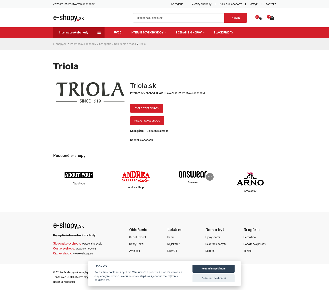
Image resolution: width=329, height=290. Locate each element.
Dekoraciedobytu (216, 244)
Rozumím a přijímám (213, 268)
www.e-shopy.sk (92, 243)
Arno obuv (250, 191)
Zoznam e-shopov (189, 32)
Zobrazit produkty (146, 108)
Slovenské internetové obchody (184, 93)
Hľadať (236, 17)
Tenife (248, 251)
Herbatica (250, 237)
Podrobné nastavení (213, 278)
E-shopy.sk (59, 44)
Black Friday (223, 32)
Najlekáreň (173, 244)
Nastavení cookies (64, 282)
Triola (142, 44)
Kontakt (271, 4)
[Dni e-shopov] (273, 18)
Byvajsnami (212, 237)
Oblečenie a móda (125, 44)
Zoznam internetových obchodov (74, 4)
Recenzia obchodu (141, 140)
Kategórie (177, 4)
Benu (170, 237)
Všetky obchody (202, 4)
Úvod (117, 32)
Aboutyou (79, 183)
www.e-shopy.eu (83, 253)
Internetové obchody (147, 32)
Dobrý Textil (136, 244)
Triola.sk (143, 86)
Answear (193, 182)
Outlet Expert (137, 237)
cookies (113, 272)
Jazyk (254, 4)
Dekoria (210, 251)
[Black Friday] (261, 18)
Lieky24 (172, 251)
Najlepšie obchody (231, 4)
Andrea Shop (136, 187)
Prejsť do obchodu (147, 120)
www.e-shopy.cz (86, 248)
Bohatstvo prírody (255, 244)
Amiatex (134, 251)
